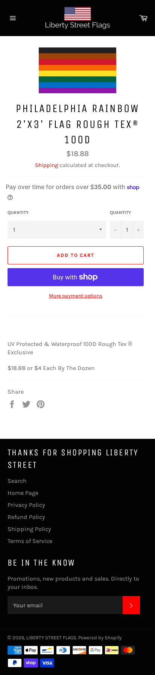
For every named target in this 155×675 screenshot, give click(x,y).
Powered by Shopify (100, 637)
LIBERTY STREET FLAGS (51, 637)
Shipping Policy (29, 528)
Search (17, 480)
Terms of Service (30, 541)
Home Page (23, 492)
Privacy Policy (26, 504)
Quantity (18, 212)
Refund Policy (26, 516)
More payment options (75, 296)
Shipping (46, 165)
